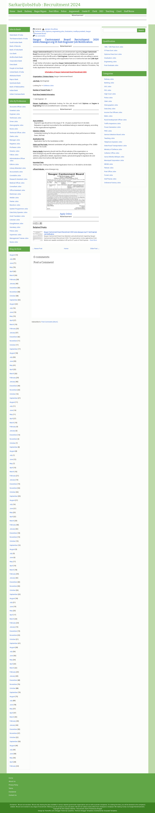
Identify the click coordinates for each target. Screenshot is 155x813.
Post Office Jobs (110, 171)
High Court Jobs (110, 94)
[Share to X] (38, 223)
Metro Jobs (108, 116)
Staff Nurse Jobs (110, 179)
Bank (20, 11)
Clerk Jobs (108, 101)
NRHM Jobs (108, 164)
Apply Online (66, 214)
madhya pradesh (79, 31)
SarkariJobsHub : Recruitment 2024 (44, 4)
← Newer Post (37, 248)
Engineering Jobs (110, 62)
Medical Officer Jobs (17, 183)
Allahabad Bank (15, 76)
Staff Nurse (129, 11)
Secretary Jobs (15, 227)
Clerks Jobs (14, 136)
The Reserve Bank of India (19, 39)
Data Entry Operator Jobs (18, 212)
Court (119, 11)
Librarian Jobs (15, 220)
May (11, 267)
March (12, 275)
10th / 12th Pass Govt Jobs (113, 47)
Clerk (94, 11)
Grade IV (86, 11)
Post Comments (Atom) (49, 322)
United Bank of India (17, 72)
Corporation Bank (16, 61)
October (12, 296)
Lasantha (71, 811)
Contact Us (12, 795)
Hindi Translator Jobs (17, 216)
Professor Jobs (15, 147)
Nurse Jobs (14, 129)
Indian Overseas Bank (17, 94)
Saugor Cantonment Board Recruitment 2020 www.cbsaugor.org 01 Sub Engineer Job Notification (66, 40)
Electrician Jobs (15, 194)
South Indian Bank (16, 42)
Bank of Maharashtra (17, 87)
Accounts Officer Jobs (18, 107)
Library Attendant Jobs (18, 168)
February (13, 279)
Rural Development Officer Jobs (115, 120)
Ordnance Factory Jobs (112, 183)
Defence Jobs (40, 31)
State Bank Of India (16, 35)
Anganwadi (74, 11)
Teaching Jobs (109, 138)
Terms (11, 788)
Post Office (54, 11)
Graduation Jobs (110, 58)
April (11, 271)
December (13, 288)
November (13, 292)
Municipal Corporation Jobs (114, 160)
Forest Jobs (108, 175)
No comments (40, 36)
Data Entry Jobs (109, 109)
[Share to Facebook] (41, 223)
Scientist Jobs (15, 110)
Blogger (99, 808)
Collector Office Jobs (111, 153)
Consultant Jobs (15, 186)
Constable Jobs (15, 175)
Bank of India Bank (16, 50)
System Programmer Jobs (19, 209)
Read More (93, 240)
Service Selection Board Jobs (114, 134)
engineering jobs (58, 31)
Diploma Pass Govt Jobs (113, 54)
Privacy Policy (13, 785)
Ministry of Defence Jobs (113, 149)
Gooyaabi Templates (110, 811)
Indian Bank (14, 90)
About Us (12, 781)
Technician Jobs (15, 118)
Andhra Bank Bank (16, 57)
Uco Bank (13, 53)
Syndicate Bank (15, 83)
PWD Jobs (108, 131)
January (12, 284)
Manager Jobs (15, 140)
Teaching (110, 11)
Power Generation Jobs (112, 127)
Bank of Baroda (15, 46)
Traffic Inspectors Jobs (112, 123)
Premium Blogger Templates (84, 811)
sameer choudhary (51, 29)
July (11, 259)
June (11, 263)
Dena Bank (13, 64)
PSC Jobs (107, 90)
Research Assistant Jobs (18, 179)
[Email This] (34, 223)
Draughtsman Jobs (16, 223)
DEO (101, 11)
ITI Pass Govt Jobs (110, 50)
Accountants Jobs (16, 172)
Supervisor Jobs (15, 235)
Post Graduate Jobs (111, 65)
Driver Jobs (14, 121)
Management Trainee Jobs (19, 238)
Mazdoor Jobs (15, 205)
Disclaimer (12, 792)
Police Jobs (14, 231)
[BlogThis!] (36, 223)
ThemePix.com (49, 811)
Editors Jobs (14, 164)
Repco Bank (14, 79)
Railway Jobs (109, 79)
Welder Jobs (14, 198)
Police (63, 11)
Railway (28, 11)
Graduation (69, 31)
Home (12, 11)
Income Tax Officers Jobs (113, 112)
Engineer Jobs (15, 114)
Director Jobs (14, 151)
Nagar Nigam (40, 11)
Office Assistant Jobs (17, 190)
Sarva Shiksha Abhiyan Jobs (114, 157)
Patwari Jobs (108, 168)
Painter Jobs (14, 201)
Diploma (49, 31)
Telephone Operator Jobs (113, 142)
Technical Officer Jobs (17, 132)
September (13, 300)
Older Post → (94, 248)
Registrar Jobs (15, 144)
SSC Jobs (107, 86)
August (12, 255)
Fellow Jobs (14, 155)
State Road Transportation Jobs (115, 146)
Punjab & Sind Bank (16, 68)
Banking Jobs (109, 83)
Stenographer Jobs (16, 125)
